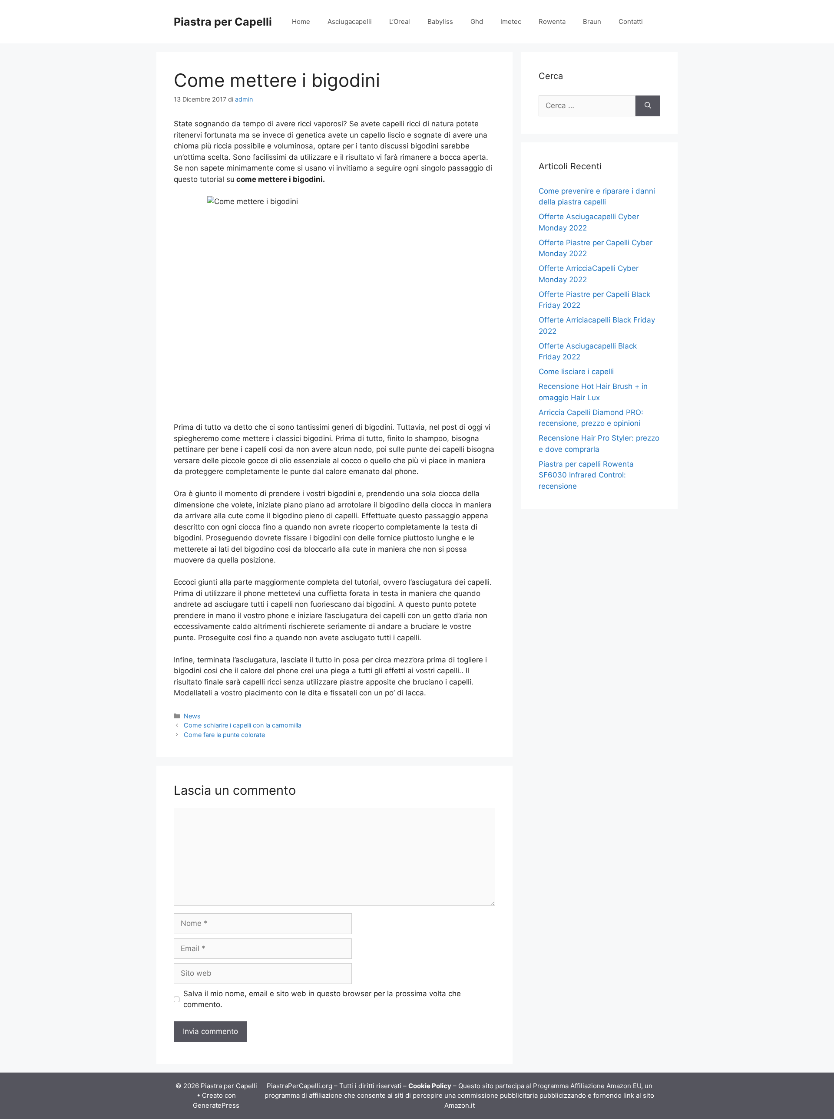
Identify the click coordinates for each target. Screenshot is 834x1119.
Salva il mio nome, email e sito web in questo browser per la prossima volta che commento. (322, 999)
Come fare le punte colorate (224, 734)
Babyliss (440, 21)
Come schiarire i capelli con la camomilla (242, 725)
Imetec (510, 21)
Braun (592, 21)
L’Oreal (399, 21)
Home (301, 21)
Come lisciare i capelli (576, 371)
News (192, 716)
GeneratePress (216, 1105)
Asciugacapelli (350, 21)
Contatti (631, 21)
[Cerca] (647, 105)
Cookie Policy (429, 1086)
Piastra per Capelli (223, 21)
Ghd (476, 21)
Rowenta (552, 21)
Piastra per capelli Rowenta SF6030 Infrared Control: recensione (586, 475)
